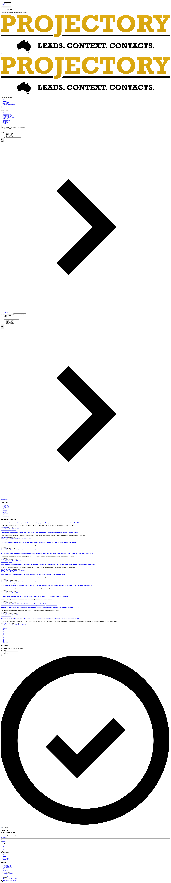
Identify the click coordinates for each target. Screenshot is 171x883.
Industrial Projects (7, 118)
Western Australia (4, 550)
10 (3, 640)
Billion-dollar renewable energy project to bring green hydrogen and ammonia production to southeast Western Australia (34, 574)
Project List (5, 122)
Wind (22, 528)
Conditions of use (7, 866)
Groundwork (6, 516)
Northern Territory (4, 562)
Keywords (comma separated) (7, 127)
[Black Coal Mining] (13, 135)
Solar (22, 538)
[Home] (85, 52)
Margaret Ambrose (6, 623)
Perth (9, 594)
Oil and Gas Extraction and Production (29, 603)
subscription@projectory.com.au (10, 878)
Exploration (5, 112)
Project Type (3, 137)
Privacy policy (6, 868)
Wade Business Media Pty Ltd (9, 880)
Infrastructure (6, 506)
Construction (6, 507)
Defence (5, 511)
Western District (7, 625)
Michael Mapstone (6, 569)
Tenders (5, 121)
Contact (4, 101)
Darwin (10, 562)
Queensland (3, 530)
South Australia (25, 605)
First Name (3, 650)
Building (24, 624)
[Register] (1, 839)
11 (3, 641)
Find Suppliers (4, 837)
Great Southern (11, 550)
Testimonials (5, 103)
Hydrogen (37, 549)
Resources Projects (7, 114)
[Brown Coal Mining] (13, 136)
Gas (38, 603)
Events (4, 123)
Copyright (5, 870)
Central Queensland (10, 539)
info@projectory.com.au (8, 873)
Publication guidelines (7, 867)
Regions (2, 132)
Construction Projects (7, 116)
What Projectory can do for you (9, 104)
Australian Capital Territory (51, 605)
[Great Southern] (11, 132)
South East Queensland (11, 530)
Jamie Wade (4, 548)
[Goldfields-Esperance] (11, 131)
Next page (5, 642)
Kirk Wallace (5, 527)
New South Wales (18, 605)
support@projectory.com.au (9, 876)
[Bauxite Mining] (13, 134)
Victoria (39, 605)
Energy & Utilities (7, 508)
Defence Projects (6, 120)
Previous (5, 628)
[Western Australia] (11, 128)
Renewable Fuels (27, 528)
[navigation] (85, 100)
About (4, 99)
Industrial (5, 510)
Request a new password (6, 6)
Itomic (5, 881)
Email (2, 653)
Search (2, 141)
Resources (5, 505)
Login (2, 14)
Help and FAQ (6, 102)
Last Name (3, 652)
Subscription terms (7, 865)
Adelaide (9, 616)
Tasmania (43, 605)
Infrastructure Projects (7, 115)
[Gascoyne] (11, 129)
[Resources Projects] (13, 133)
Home (4, 854)
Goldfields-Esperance (13, 571)
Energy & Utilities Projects (8, 117)
